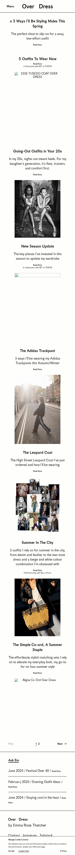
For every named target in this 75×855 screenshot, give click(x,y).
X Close (63, 851)
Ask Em (13, 760)
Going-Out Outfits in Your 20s (37, 151)
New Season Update (37, 246)
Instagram (30, 836)
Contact (14, 836)
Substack (46, 836)
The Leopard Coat (37, 453)
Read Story (37, 45)
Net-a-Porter (46, 573)
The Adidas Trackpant (37, 351)
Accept (11, 851)
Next (59, 743)
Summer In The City (37, 543)
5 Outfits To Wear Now (37, 59)
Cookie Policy (24, 851)
